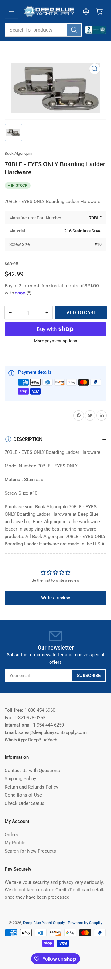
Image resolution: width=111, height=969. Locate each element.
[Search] (74, 29)
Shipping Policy (20, 778)
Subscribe (89, 675)
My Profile (15, 842)
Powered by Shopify (85, 922)
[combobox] (43, 30)
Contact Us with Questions (32, 770)
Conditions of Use (23, 795)
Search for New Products (30, 851)
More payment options (55, 340)
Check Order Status (24, 803)
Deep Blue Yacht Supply (44, 922)
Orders (11, 834)
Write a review (55, 598)
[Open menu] (11, 11)
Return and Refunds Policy (31, 787)
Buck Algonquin (18, 153)
